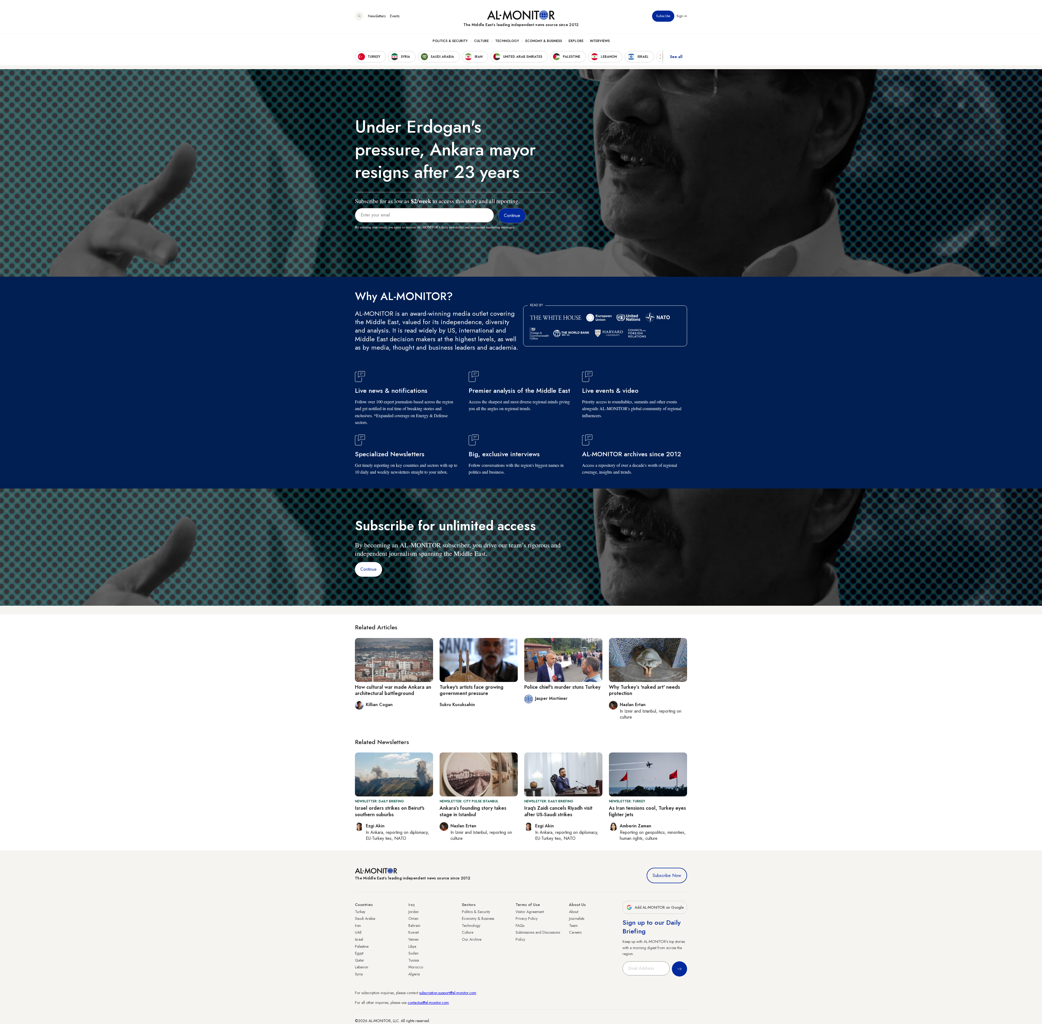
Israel (359, 939)
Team (573, 925)
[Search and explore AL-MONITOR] (359, 16)
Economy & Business (543, 41)
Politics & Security (450, 41)
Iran (358, 925)
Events (394, 16)
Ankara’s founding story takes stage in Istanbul (473, 811)
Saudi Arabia (365, 918)
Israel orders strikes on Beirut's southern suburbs (389, 811)
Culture (481, 41)
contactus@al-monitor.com (428, 1002)
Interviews (600, 41)
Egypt (359, 953)
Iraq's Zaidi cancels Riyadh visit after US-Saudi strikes (558, 811)
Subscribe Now (667, 875)
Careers (575, 932)
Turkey (360, 911)
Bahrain (414, 925)
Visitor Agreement (530, 911)
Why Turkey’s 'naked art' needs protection (644, 690)
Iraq (411, 904)
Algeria (414, 974)
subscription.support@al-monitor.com (447, 993)
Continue (368, 569)
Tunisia (413, 960)
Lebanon (361, 967)
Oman (413, 918)
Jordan (413, 911)
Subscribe (663, 16)
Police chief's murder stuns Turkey (562, 687)
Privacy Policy (527, 918)
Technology (507, 41)
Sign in (681, 16)
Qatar (359, 960)
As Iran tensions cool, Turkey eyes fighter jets (647, 811)
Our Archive (471, 939)
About (573, 911)
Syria (359, 974)
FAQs (520, 925)
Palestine (361, 946)
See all (676, 56)
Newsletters (377, 16)
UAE (358, 932)
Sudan (413, 953)
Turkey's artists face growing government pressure (471, 690)
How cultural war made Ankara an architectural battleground (393, 690)
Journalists (576, 918)
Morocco (415, 967)
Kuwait (413, 932)
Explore (575, 41)
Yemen (413, 939)
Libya (412, 946)
